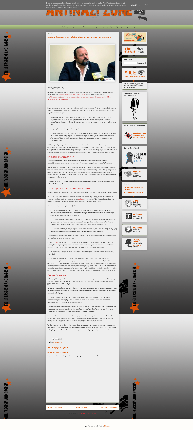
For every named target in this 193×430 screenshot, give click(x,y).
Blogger (106, 426)
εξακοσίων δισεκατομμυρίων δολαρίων (72, 94)
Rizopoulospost (55, 97)
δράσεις (65, 27)
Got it (145, 5)
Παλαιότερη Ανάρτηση (108, 407)
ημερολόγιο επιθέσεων (80, 27)
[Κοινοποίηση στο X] (57, 339)
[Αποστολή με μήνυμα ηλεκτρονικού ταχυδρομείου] (53, 339)
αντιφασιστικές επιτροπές (102, 27)
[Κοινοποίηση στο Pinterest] (61, 339)
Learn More (135, 5)
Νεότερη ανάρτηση (54, 407)
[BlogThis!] (55, 339)
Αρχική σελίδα (81, 407)
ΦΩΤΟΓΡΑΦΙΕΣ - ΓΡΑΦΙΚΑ (133, 192)
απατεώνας (89, 279)
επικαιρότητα (53, 27)
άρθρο (80, 199)
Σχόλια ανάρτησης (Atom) (87, 413)
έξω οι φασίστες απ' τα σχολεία (127, 27)
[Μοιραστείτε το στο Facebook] (59, 339)
